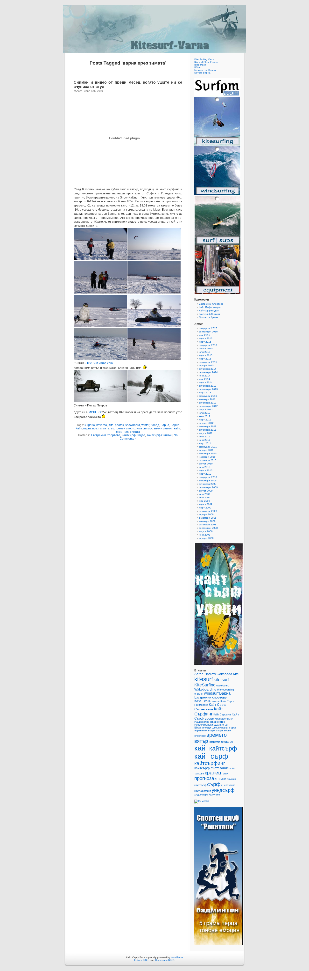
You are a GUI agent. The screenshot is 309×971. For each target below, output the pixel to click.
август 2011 (205, 433)
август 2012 (206, 409)
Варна (165, 425)
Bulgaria (89, 425)
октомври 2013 (207, 385)
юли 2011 (204, 436)
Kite (110, 425)
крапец (213, 772)
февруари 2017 (208, 328)
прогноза (204, 778)
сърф (213, 784)
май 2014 (204, 379)
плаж (225, 773)
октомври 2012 (207, 402)
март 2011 (205, 443)
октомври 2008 (207, 524)
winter (145, 425)
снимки (220, 779)
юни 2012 (204, 416)
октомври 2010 (207, 460)
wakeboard (222, 685)
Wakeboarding (205, 689)
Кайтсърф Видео (133, 435)
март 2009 (205, 507)
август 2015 (206, 348)
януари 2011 (206, 450)
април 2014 (205, 382)
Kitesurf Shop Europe (206, 62)
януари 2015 (206, 365)
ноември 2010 (207, 457)
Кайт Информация (209, 307)
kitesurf (203, 679)
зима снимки (143, 428)
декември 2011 (207, 426)
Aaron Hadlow (205, 674)
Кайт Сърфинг (208, 711)
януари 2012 (206, 423)
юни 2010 (204, 467)
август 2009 (206, 490)
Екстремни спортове (210, 697)
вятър (201, 741)
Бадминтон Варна (205, 70)
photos (119, 425)
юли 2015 (204, 352)
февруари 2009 (208, 511)
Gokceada (224, 674)
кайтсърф (223, 748)
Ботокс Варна (202, 72)
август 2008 (206, 531)
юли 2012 (204, 413)
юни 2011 (204, 440)
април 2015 (205, 355)
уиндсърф (223, 790)
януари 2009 (206, 514)
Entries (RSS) (141, 960)
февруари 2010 (208, 477)
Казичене (214, 701)
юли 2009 (204, 494)
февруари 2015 (208, 362)
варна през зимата (96, 428)
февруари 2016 (208, 345)
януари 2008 (206, 538)
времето (216, 735)
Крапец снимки (224, 718)
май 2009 (204, 501)
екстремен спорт (122, 428)
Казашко (201, 701)
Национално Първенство (209, 721)
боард (155, 425)
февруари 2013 (208, 396)
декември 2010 (208, 453)
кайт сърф (211, 756)
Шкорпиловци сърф (224, 727)
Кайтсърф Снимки (159, 435)
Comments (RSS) (164, 960)
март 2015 (205, 358)
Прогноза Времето (210, 317)
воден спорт (215, 730)
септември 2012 (208, 406)
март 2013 (205, 392)
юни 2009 (204, 497)
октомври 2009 (207, 484)
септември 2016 (208, 331)
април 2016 (205, 338)
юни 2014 (204, 375)
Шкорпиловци (202, 727)
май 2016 (204, 335)
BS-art (197, 67)
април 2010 (205, 470)
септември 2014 (208, 372)
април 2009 (205, 504)
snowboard (132, 425)
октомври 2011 (207, 429)
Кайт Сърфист (222, 714)
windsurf (211, 693)
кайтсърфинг (209, 763)
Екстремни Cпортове (105, 435)
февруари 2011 (208, 446)
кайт (177, 428)
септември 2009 (208, 487)
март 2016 (205, 341)
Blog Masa (200, 64)
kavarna (101, 425)
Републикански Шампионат (211, 724)
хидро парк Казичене (207, 794)
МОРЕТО (95, 412)
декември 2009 (208, 480)
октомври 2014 (207, 369)
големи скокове (221, 741)
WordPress (177, 957)
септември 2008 (208, 528)
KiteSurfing (205, 685)
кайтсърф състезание (211, 768)
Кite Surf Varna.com (100, 363)
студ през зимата (128, 432)
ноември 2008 (207, 521)
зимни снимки (163, 428)
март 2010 (205, 473)
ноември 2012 (207, 399)
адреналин (200, 730)
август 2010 (206, 463)
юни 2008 (204, 534)
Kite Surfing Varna (204, 59)
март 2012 (205, 419)
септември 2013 (208, 389)
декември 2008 (208, 517)
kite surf (221, 679)
